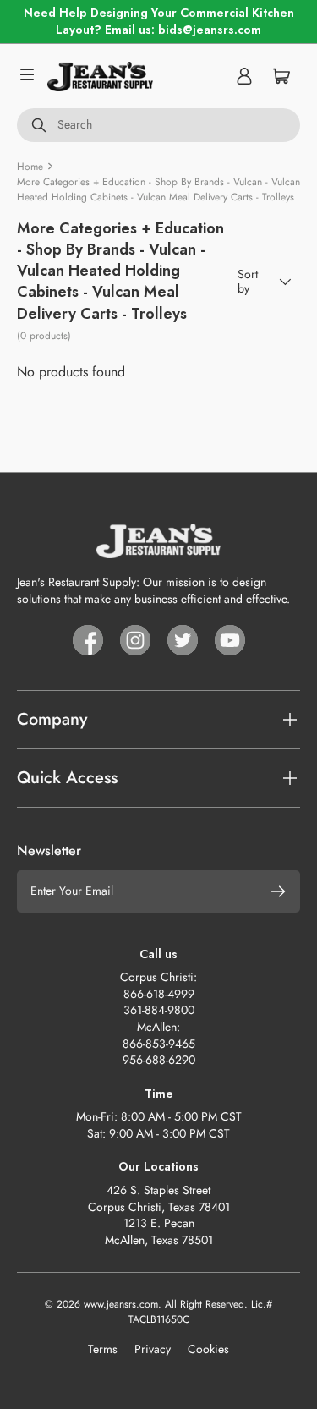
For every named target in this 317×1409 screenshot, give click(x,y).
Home (30, 166)
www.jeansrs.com (121, 1304)
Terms (103, 1348)
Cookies (208, 1348)
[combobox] (158, 125)
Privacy (152, 1348)
